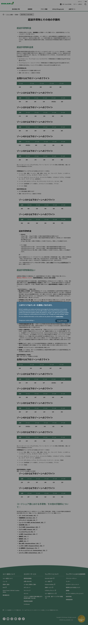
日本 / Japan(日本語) (66, 4)
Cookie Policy (59, 316)
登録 (86, 1)
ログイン (80, 1)
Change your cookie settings (26, 320)
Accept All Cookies (62, 321)
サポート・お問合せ (77, 4)
